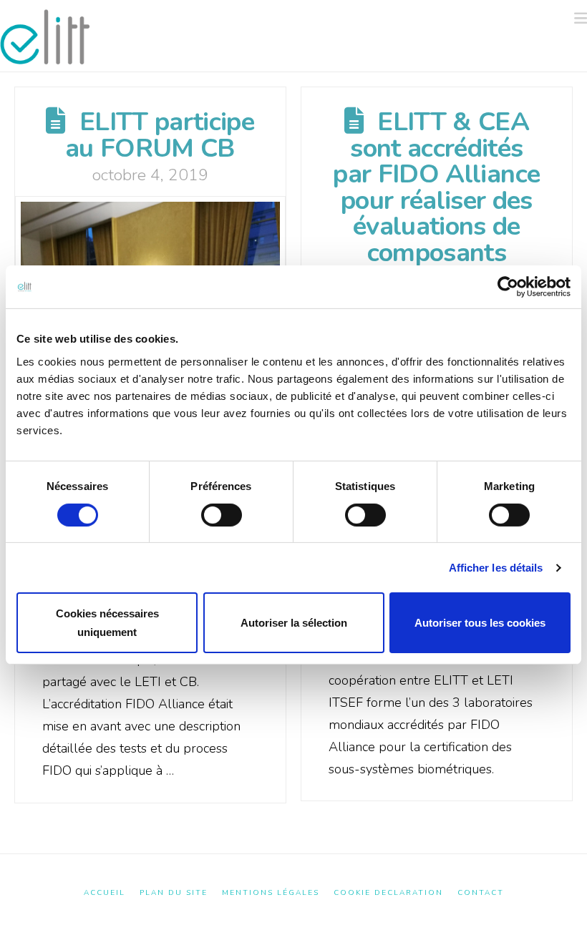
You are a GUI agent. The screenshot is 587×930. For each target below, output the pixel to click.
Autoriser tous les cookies (479, 623)
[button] (580, 18)
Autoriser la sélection (294, 623)
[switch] (221, 515)
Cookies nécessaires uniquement (107, 622)
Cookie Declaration (388, 893)
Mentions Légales (270, 893)
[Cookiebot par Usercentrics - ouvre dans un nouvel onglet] (508, 287)
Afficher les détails (496, 568)
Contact (480, 893)
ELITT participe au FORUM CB (159, 134)
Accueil (104, 893)
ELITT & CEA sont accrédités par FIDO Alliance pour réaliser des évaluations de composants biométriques (436, 200)
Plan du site (174, 893)
